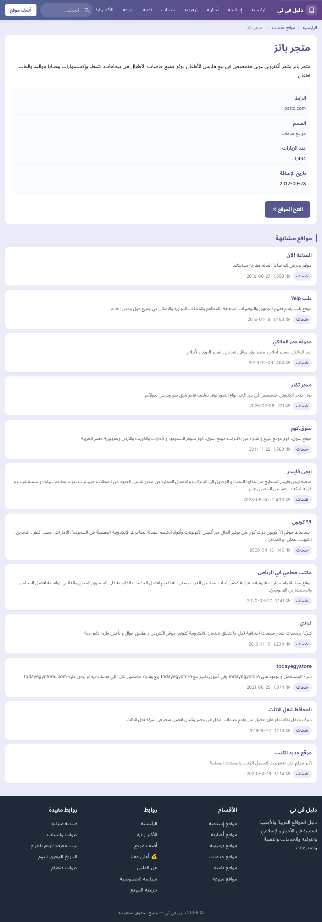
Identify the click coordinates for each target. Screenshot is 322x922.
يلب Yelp (301, 298)
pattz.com (295, 108)
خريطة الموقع (143, 889)
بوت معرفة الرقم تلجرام (54, 845)
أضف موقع (20, 10)
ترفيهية (191, 10)
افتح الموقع (290, 209)
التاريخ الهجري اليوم (57, 856)
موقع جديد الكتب (293, 752)
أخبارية (213, 10)
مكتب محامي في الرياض (285, 572)
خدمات (168, 10)
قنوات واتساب (62, 834)
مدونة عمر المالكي (292, 341)
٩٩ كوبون (302, 522)
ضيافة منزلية (64, 823)
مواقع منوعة (225, 878)
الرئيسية (259, 10)
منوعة (128, 10)
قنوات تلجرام (64, 867)
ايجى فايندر (299, 471)
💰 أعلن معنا (143, 856)
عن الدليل (147, 867)
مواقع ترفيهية (223, 845)
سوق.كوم (301, 428)
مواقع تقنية (225, 867)
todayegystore (294, 666)
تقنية (147, 10)
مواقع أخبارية (224, 834)
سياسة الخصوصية (138, 878)
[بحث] (87, 10)
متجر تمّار (301, 384)
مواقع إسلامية (223, 823)
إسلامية (235, 10)
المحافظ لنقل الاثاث (290, 709)
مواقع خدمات (283, 27)
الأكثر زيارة (105, 10)
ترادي (306, 622)
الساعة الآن (299, 255)
